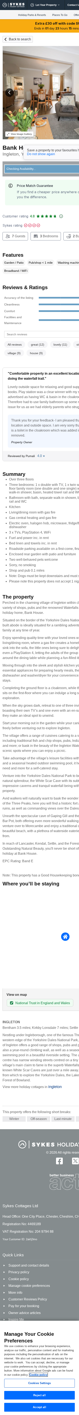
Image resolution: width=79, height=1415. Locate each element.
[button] (9, 92)
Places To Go (59, 15)
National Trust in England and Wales (42, 1003)
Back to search (20, 39)
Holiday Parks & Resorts (32, 15)
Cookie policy (38, 1374)
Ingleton (55, 1087)
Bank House (20, 147)
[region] (39, 1368)
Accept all (39, 1407)
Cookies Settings (39, 1383)
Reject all (39, 1395)
